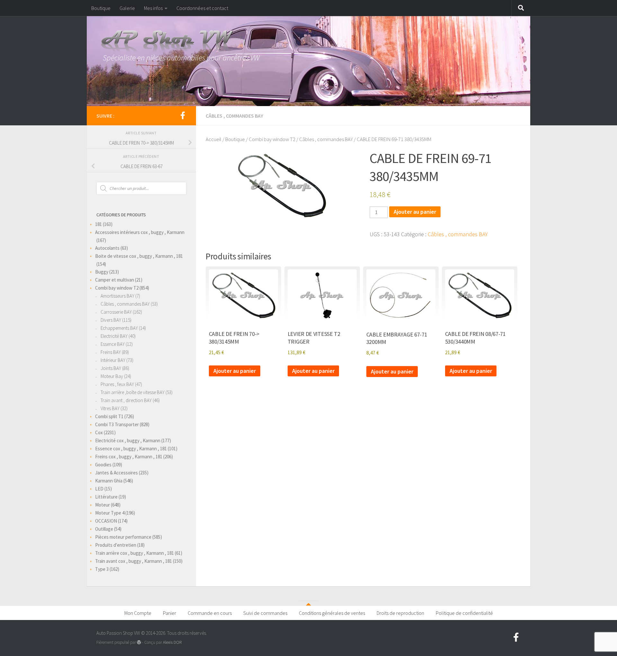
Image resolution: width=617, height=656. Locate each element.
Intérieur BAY (113, 360)
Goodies (103, 465)
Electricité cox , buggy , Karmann (127, 440)
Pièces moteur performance (123, 537)
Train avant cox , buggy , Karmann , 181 (133, 561)
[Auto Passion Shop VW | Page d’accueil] (308, 42)
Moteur (102, 505)
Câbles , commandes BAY (234, 115)
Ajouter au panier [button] (234, 370)
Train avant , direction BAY (126, 400)
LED (99, 489)
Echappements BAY (119, 328)
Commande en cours (210, 613)
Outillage (104, 529)
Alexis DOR (172, 642)
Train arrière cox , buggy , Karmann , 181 (134, 553)
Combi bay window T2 (272, 139)
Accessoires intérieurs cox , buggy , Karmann (139, 232)
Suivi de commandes (265, 613)
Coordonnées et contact (202, 8)
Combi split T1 (109, 416)
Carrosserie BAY (116, 312)
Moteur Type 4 (109, 513)
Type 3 (102, 569)
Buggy (101, 272)
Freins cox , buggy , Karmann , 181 (128, 457)
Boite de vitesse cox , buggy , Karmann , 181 (139, 256)
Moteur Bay (112, 376)
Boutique (101, 8)
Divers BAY (111, 320)
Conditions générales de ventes (332, 613)
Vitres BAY (110, 408)
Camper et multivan (114, 280)
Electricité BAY (114, 336)
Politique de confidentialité (464, 613)
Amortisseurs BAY (117, 296)
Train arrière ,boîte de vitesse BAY (133, 392)
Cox (99, 432)
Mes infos (153, 8)
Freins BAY (111, 352)
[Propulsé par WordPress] (139, 642)
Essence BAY (113, 344)
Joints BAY (111, 368)
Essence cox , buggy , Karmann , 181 (131, 448)
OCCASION (106, 521)
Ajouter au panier (415, 211)
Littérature (106, 497)
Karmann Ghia (108, 481)
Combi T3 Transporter (117, 424)
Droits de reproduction (400, 613)
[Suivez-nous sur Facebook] (182, 115)
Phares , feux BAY (117, 384)
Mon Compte (137, 613)
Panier (169, 613)
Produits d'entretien (115, 545)
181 (98, 224)
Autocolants (107, 248)
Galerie (127, 8)
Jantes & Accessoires (116, 473)
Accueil (213, 139)
